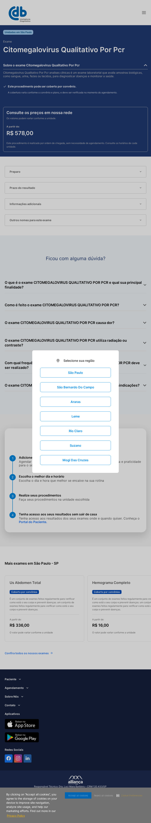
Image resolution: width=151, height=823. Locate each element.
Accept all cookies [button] (73, 795)
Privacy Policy (31, 815)
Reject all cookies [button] (100, 795)
